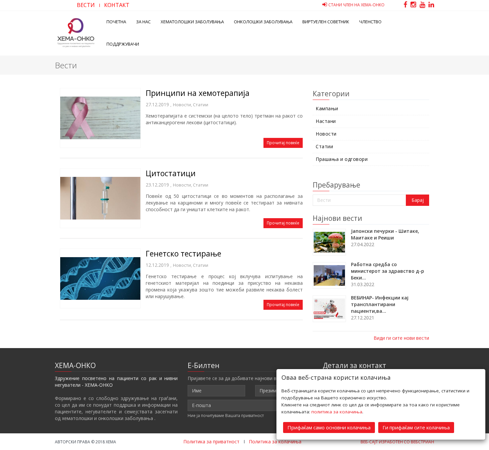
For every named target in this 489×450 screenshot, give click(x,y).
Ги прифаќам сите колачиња (416, 427)
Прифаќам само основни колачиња (329, 427)
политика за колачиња (336, 412)
